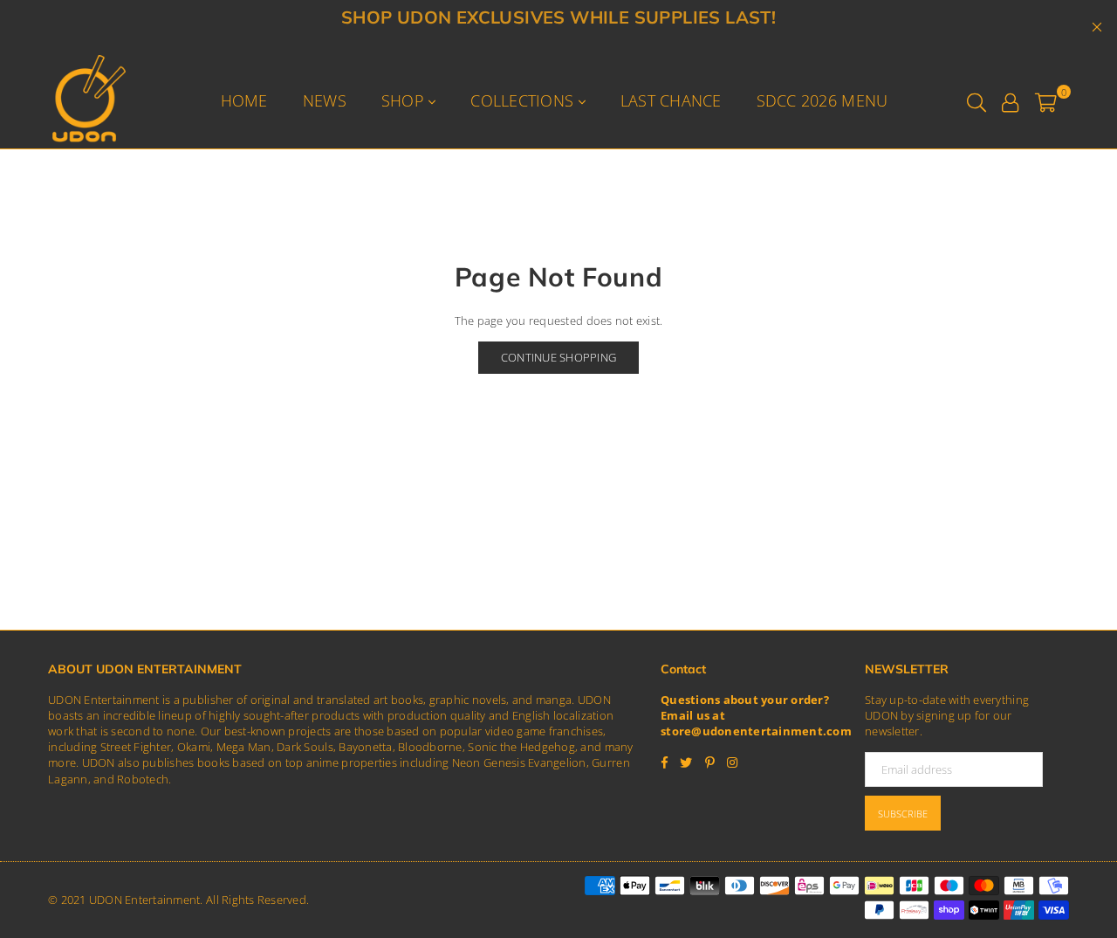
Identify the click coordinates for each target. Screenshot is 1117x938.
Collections (524, 100)
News (324, 100)
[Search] (976, 100)
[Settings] (1010, 100)
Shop (404, 100)
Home (244, 100)
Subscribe (903, 813)
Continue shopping (558, 357)
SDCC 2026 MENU (822, 100)
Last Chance (671, 100)
